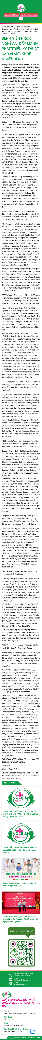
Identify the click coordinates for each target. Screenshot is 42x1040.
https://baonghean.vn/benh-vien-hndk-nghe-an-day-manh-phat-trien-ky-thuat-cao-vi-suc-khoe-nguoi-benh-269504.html (20, 775)
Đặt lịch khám (11, 15)
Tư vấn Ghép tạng (29, 15)
